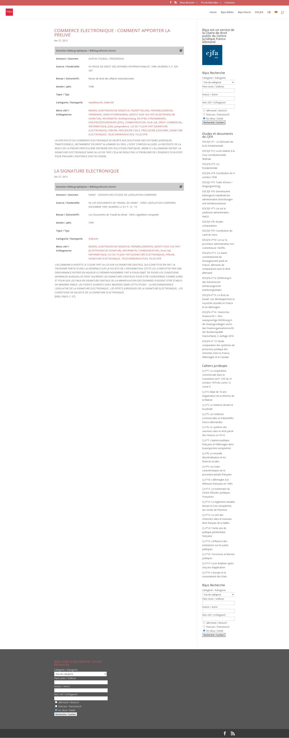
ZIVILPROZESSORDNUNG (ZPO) (106, 122)
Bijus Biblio (227, 12)
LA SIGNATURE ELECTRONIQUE (86, 171)
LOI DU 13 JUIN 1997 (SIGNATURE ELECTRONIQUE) (136, 254)
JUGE (110, 126)
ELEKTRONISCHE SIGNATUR (113, 110)
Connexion (230, 3)
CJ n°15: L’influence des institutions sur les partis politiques (215, 545)
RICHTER (142, 118)
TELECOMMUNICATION (121, 134)
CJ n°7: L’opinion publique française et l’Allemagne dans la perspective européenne (218, 444)
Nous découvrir (187, 3)
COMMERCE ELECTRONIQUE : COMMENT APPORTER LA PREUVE (112, 32)
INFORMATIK (109, 118)
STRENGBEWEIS (157, 118)
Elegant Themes (76, 733)
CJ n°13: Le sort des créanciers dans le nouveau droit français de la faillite (217, 518)
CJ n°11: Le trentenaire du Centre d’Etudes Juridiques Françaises (216, 492)
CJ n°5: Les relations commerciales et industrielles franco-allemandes (218, 418)
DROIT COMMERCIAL (170, 122)
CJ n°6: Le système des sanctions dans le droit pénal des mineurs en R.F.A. (217, 431)
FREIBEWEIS (95, 114)
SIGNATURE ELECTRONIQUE (104, 258)
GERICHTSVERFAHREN (115, 114)
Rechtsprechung (127, 118)
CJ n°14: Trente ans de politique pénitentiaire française (214, 532)
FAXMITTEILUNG (140, 110)
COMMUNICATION (135, 122)
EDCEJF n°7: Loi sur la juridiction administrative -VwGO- (216, 212)
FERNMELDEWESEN (162, 110)
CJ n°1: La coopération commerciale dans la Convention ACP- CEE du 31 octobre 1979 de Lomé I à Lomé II (217, 378)
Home (213, 12)
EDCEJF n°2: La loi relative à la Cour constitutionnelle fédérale (218, 155)
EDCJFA (259, 12)
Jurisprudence (121, 126)
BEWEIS (92, 110)
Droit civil (152, 122)
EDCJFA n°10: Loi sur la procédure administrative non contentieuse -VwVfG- (218, 243)
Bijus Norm (244, 12)
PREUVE (112, 130)
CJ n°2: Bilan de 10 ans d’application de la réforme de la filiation (218, 395)
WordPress (109, 733)
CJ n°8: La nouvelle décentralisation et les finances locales (214, 457)
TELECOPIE (141, 134)
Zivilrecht (109, 102)
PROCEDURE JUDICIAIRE (154, 130)
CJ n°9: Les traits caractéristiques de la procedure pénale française (217, 470)
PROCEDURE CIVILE (129, 130)
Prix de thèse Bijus (209, 3)
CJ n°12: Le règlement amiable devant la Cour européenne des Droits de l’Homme (218, 505)
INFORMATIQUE (97, 126)
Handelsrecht (95, 102)
